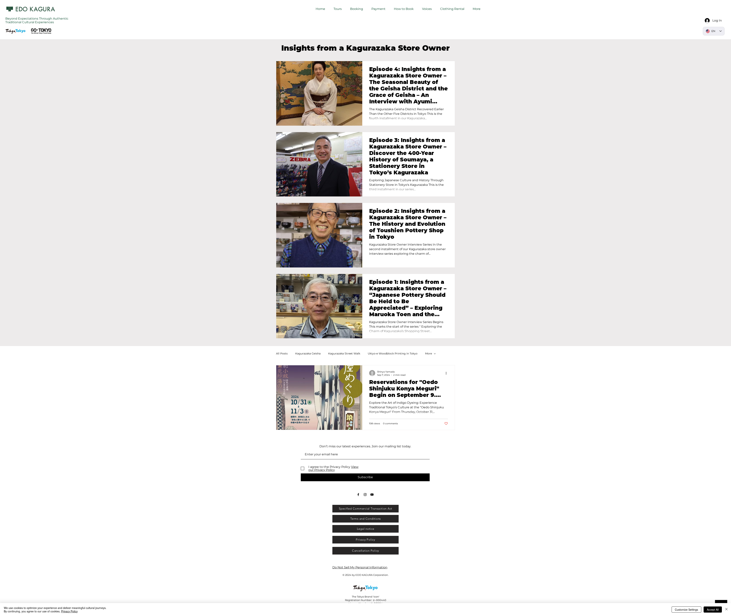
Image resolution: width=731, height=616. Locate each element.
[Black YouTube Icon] (372, 494)
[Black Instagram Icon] (365, 494)
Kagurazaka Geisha (308, 353)
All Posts (282, 353)
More (428, 353)
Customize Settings (686, 609)
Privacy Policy (69, 611)
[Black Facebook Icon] (358, 494)
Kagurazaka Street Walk (344, 353)
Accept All (713, 609)
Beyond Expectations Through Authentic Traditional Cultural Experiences (36, 20)
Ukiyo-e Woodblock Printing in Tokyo (392, 353)
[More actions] (447, 373)
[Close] (726, 609)
